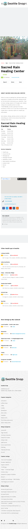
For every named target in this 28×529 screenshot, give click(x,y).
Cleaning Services (5, 449)
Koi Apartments (5, 494)
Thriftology (3, 467)
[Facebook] (3, 208)
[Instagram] (10, 520)
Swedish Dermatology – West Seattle (10, 479)
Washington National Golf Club (8, 491)
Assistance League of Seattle (8, 474)
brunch (3, 452)
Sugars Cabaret (5, 464)
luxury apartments (6, 445)
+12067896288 (8, 201)
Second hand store (16, 361)
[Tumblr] (14, 208)
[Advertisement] (14, 22)
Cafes (2, 405)
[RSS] (17, 208)
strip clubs (3, 413)
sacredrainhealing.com (10, 204)
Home (2, 63)
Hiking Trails (4, 440)
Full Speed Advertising (6, 499)
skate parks (4, 442)
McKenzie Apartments (6, 489)
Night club (14, 354)
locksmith (3, 430)
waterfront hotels (5, 437)
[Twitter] (7, 208)
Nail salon (14, 347)
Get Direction (23, 178)
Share (12, 82)
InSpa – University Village (7, 469)
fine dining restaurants (7, 420)
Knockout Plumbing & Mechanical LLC (11, 505)
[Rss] (13, 520)
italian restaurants (5, 422)
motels (3, 408)
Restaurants (4, 417)
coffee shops (4, 403)
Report (5, 82)
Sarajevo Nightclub (6, 462)
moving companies (6, 435)
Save (20, 82)
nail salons (3, 400)
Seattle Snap (12, 523)
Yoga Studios (4, 432)
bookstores (4, 410)
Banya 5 (3, 477)
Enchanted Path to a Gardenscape (9, 513)
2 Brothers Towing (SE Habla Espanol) (10, 510)
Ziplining (3, 447)
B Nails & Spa (4, 472)
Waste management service (18, 333)
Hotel (13, 326)
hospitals (3, 415)
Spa (7, 63)
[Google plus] (10, 208)
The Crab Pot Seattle (6, 459)
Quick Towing (4, 508)
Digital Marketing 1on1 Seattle (8, 496)
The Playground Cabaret (7, 481)
